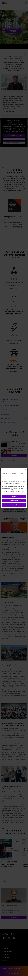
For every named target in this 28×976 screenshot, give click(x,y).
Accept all (14, 496)
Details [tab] (14, 473)
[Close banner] (25, 469)
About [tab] (23, 473)
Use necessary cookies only (14, 504)
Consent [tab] (5, 473)
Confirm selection (14, 500)
